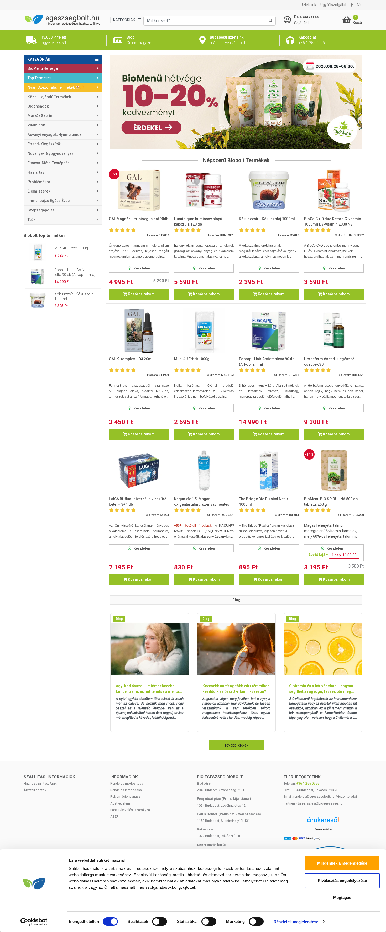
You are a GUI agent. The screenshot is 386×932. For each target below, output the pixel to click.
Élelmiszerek (39, 191)
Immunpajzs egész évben (50, 201)
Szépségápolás (41, 210)
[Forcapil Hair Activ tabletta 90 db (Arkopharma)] (269, 330)
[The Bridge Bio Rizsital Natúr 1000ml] (269, 470)
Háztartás (36, 172)
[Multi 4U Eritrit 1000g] (204, 330)
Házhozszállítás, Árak (40, 783)
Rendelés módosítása (126, 783)
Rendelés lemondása (126, 790)
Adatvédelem (120, 803)
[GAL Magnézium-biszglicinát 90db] (139, 190)
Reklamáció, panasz (125, 796)
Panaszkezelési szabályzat (130, 810)
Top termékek (39, 78)
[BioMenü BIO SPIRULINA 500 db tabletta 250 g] (334, 470)
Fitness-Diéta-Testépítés (49, 163)
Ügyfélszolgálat (333, 5)
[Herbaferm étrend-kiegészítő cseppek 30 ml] (334, 330)
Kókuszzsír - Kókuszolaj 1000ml (74, 296)
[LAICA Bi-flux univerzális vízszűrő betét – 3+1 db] (139, 470)
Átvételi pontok (35, 790)
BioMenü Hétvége (43, 68)
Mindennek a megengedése (342, 863)
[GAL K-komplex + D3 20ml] (139, 330)
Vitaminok (36, 125)
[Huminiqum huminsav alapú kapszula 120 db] (204, 190)
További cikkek (236, 745)
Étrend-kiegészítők (44, 144)
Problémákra (39, 182)
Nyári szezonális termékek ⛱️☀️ (56, 87)
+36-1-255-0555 (307, 783)
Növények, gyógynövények (50, 153)
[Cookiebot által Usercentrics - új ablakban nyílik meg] (34, 922)
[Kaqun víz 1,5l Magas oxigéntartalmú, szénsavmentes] (204, 470)
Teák (31, 219)
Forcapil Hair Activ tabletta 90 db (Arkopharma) (75, 272)
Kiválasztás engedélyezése (342, 880)
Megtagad (342, 897)
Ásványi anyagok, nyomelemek (54, 134)
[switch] (159, 921)
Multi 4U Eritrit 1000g (71, 248)
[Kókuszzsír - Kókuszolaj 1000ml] (269, 190)
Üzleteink (308, 5)
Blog (119, 619)
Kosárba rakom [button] (141, 294)
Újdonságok (38, 106)
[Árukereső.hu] (323, 821)
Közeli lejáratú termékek (49, 97)
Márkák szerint (40, 116)
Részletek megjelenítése (296, 921)
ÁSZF (114, 816)
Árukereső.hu (323, 829)
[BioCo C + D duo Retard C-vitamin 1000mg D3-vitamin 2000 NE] (334, 190)
